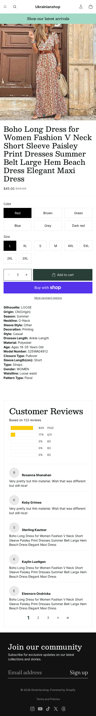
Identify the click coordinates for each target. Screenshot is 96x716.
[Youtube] (40, 709)
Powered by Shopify (62, 690)
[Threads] (63, 709)
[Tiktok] (48, 709)
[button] (58, 617)
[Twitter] (55, 709)
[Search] (15, 7)
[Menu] (5, 7)
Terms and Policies (48, 699)
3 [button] (48, 617)
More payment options (48, 298)
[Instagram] (32, 709)
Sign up (79, 672)
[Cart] (91, 7)
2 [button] (38, 617)
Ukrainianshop (40, 690)
